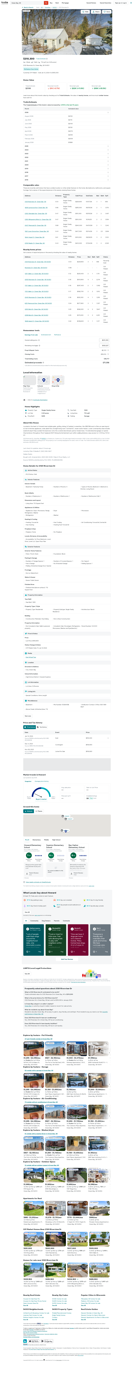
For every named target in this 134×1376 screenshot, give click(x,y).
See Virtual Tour (31, 657)
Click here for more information (78, 982)
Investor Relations (67, 1348)
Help (91, 1348)
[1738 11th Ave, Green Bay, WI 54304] (98, 1175)
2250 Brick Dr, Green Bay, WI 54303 (36, 309)
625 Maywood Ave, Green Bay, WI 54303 (38, 303)
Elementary (37, 840)
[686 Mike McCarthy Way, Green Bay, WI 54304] (77, 1112)
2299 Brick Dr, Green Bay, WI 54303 (36, 315)
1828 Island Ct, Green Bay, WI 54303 (37, 321)
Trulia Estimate (31, 105)
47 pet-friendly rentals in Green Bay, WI (38, 1039)
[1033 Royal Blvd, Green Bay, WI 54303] (34, 1239)
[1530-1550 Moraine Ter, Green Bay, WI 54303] (99, 1208)
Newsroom (59, 1348)
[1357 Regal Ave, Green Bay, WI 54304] (77, 1175)
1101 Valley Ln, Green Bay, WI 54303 (36, 285)
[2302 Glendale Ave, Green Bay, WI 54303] (99, 1270)
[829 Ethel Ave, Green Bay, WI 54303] (77, 1239)
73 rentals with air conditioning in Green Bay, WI (41, 1102)
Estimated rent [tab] (46, 335)
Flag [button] (39, 951)
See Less (29, 716)
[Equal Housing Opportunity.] (44, 1360)
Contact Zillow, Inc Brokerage (31, 1337)
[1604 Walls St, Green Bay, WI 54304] (99, 1239)
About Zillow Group (36, 1348)
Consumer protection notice (50, 1334)
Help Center (59, 1360)
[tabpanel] (67, 352)
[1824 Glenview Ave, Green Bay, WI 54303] (55, 1270)
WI (42, 7)
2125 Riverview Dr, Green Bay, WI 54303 (38, 262)
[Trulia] (25, 1341)
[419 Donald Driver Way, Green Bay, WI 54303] (55, 1048)
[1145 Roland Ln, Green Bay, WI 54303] (34, 1208)
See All (28, 912)
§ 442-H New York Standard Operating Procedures (35, 1331)
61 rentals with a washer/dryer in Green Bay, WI (41, 1134)
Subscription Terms (84, 1348)
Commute (66, 921)
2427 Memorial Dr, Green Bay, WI (35, 225)
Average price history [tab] (42, 781)
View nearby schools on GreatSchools (38, 882)
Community (34, 921)
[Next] (109, 1052)
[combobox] (29, 3)
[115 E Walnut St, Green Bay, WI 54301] (77, 1048)
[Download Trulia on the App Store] (33, 1341)
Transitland (46, 1323)
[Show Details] (108, 112)
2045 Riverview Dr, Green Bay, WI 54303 (38, 297)
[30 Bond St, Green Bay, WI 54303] (55, 1208)
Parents (56, 921)
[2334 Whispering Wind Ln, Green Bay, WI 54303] (77, 1270)
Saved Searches (105, 3)
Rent (57, 3)
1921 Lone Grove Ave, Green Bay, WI (37, 231)
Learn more (91, 886)
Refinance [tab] (57, 335)
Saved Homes (91, 3)
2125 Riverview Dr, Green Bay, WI (35, 202)
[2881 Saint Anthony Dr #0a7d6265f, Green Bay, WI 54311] (77, 1080)
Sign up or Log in (121, 3)
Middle (46, 840)
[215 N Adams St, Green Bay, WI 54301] (34, 1048)
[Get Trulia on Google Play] (47, 1341)
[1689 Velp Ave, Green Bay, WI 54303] (98, 1080)
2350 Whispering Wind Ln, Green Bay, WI (38, 219)
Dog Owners (46, 921)
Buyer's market (41, 799)
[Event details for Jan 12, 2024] (108, 738)
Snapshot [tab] (28, 781)
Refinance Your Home (31, 69)
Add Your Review (67, 959)
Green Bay (47, 7)
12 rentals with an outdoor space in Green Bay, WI (42, 1165)
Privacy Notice (96, 1348)
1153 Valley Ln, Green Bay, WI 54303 (36, 291)
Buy (51, 3)
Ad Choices (103, 1348)
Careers (54, 1348)
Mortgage (65, 3)
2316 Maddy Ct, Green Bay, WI (35, 243)
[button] (46, 3)
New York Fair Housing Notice (30, 1332)
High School (56, 840)
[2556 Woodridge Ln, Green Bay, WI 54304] (55, 1175)
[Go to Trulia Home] (5, 3)
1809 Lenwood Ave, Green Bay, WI (36, 207)
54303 (55, 7)
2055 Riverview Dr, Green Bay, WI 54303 (38, 279)
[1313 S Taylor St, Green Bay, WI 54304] (77, 1208)
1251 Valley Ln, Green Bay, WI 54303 (36, 274)
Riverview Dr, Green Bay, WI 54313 (36, 268)
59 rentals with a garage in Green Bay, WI (39, 1070)
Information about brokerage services (35, 1334)
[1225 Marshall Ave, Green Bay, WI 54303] (55, 1239)
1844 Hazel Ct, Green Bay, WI (34, 237)
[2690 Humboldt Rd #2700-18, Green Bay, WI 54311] (98, 1048)
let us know (80, 1355)
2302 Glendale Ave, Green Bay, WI (36, 213)
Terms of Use (75, 1348)
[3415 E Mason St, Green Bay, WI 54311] (55, 1080)
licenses (72, 1328)
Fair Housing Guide (46, 1348)
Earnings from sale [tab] (31, 335)
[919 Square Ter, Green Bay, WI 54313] (34, 1175)
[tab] (29, 727)
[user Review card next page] (110, 940)
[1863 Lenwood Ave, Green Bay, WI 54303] (34, 1270)
